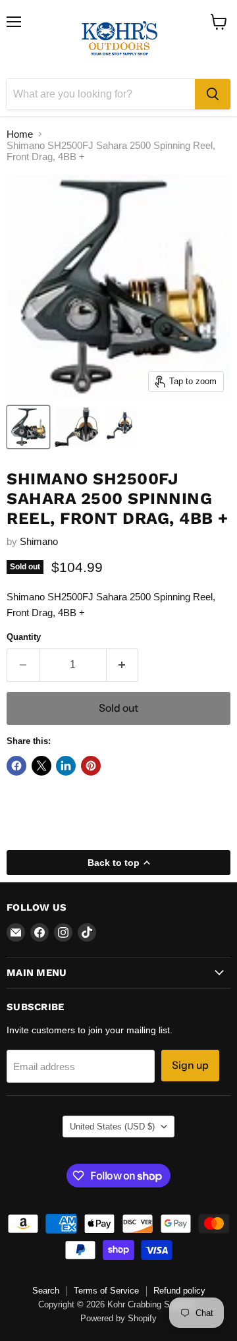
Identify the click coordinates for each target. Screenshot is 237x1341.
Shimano (39, 541)
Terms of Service (106, 1291)
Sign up (190, 1065)
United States (112, 1126)
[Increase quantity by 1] (123, 664)
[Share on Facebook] (16, 766)
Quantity (24, 637)
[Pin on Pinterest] (91, 766)
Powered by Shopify (118, 1318)
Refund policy (179, 1291)
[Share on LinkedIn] (66, 766)
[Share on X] (41, 766)
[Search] (212, 94)
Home (20, 134)
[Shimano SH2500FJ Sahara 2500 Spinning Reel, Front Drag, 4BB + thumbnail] (28, 427)
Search (45, 1291)
